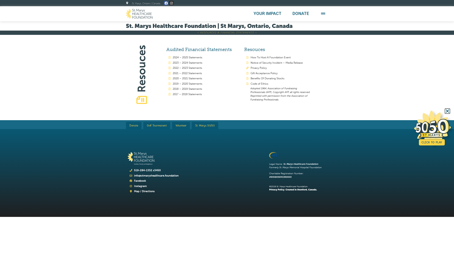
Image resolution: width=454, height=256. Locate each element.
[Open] (323, 13)
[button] (447, 111)
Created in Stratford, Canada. (301, 189)
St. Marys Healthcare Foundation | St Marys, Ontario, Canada (209, 26)
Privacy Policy (276, 189)
